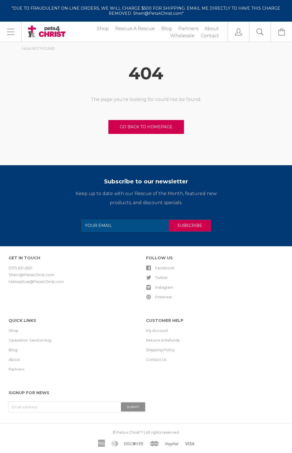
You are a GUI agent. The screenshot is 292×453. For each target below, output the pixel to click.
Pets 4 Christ (128, 432)
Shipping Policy (160, 349)
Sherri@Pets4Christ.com (31, 274)
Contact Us (156, 359)
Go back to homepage (146, 126)
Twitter (161, 277)
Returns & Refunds (163, 340)
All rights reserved (162, 432)
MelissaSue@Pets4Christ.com (36, 281)
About (14, 359)
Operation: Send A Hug (30, 340)
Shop (14, 330)
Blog (13, 349)
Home (15, 48)
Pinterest (163, 297)
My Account (157, 330)
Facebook (165, 268)
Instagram (164, 287)
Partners (16, 369)
